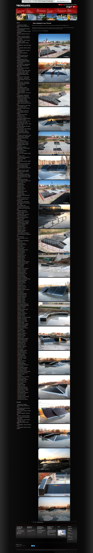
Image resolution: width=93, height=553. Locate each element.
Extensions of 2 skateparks (22, 277)
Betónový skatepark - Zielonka (23, 71)
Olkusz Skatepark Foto (21, 140)
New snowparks (20, 383)
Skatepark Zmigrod (20, 193)
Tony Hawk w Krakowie (21, 150)
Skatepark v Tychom (21, 312)
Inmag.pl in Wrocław (21, 386)
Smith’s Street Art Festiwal (22, 399)
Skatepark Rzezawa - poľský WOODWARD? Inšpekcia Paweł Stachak (23, 74)
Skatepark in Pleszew (21, 288)
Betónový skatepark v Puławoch (23, 90)
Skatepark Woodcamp (21, 363)
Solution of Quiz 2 (20, 366)
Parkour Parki (19, 159)
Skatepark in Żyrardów (21, 335)
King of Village (20, 245)
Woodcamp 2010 (20, 236)
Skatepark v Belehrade (21, 306)
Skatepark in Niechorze (21, 360)
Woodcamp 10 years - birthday (23, 170)
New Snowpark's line (21, 355)
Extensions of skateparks (22, 293)
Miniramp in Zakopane (21, 225)
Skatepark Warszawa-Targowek (23, 261)
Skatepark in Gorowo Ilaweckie (23, 221)
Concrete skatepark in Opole (22, 165)
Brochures (46, 30)
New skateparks (20, 292)
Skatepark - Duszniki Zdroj (22, 313)
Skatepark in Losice (21, 155)
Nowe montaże (20, 172)
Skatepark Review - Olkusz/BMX (23, 136)
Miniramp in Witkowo (21, 345)
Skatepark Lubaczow (21, 260)
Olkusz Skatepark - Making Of (22, 131)
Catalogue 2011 (20, 183)
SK (75, 6)
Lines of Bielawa (20, 219)
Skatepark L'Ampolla (21, 188)
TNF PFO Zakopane (21, 251)
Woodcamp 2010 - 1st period (22, 222)
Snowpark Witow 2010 (21, 255)
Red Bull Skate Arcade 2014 (22, 141)
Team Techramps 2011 (21, 182)
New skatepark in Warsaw (22, 99)
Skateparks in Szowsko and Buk (23, 206)
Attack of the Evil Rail (21, 393)
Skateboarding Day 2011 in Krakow (24, 175)
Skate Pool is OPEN (21, 331)
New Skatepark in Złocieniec (22, 367)
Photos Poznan (20, 284)
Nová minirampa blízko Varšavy (23, 305)
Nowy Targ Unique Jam (21, 351)
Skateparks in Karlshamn (21, 230)
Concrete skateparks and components (41, 531)
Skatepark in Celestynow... (22, 269)
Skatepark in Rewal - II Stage (22, 389)
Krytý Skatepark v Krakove (22, 100)
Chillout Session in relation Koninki (23, 163)
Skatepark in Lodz (20, 290)
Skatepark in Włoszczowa (22, 352)
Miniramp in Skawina (21, 231)
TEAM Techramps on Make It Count (23, 180)
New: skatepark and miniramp (22, 304)
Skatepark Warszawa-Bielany (22, 338)
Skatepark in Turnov (21, 116)
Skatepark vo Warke (21, 298)
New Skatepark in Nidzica (22, 350)
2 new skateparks (20, 265)
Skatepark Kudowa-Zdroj (22, 191)
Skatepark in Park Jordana (22, 319)
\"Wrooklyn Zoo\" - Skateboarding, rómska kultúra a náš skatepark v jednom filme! (23, 65)
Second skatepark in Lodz (22, 273)
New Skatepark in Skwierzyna (22, 364)
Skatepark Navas (20, 189)
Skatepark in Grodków (21, 384)
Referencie (29, 531)
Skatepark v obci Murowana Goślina (24, 317)
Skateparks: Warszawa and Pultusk (23, 278)
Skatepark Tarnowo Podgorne (22, 268)
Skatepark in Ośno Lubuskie (22, 321)
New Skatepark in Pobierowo (22, 392)
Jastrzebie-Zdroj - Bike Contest (23, 201)
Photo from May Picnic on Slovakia (23, 371)
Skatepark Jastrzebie (21, 275)
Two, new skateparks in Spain (22, 223)
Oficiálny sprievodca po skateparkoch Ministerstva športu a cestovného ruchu (51, 532)
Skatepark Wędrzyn (21, 184)
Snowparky (40, 532)
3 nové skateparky (20, 310)
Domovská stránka (67, 4)
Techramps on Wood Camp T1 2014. (24, 135)
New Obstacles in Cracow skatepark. (24, 128)
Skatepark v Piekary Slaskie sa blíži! (23, 70)
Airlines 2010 (19, 241)
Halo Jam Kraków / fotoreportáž (23, 83)
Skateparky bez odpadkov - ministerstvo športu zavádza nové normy (23, 26)
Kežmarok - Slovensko (21, 302)
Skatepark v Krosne (21, 301)
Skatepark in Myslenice (21, 282)
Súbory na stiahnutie (51, 534)
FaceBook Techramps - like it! (60, 4)
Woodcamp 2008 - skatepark (22, 323)
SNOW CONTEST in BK (21, 380)
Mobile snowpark (20, 248)
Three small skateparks (21, 276)
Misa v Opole (19, 86)
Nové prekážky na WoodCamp (23, 232)
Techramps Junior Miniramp (22, 114)
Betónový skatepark (21, 91)
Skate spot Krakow (20, 264)
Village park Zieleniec (21, 342)
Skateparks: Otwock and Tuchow (23, 289)
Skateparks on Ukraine (21, 285)
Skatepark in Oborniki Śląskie (22, 325)
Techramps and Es (20, 362)
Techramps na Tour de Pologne (23, 396)
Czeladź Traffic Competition (22, 387)
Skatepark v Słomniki (21, 84)
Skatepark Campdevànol (21, 296)
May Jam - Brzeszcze (21, 243)
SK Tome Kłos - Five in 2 (21, 117)
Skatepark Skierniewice (21, 272)
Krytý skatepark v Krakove (22, 87)
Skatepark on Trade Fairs (22, 346)
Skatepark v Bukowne (21, 300)
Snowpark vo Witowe (21, 297)
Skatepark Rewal (20, 253)
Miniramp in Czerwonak (21, 378)
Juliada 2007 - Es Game (21, 358)
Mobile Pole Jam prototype (22, 179)
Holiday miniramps (20, 322)
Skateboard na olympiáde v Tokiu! (23, 97)
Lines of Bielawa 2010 (21, 205)
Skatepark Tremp (20, 267)
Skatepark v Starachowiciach (22, 309)
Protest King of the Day (21, 382)
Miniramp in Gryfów (21, 374)
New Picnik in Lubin (21, 347)
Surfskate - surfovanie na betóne (23, 36)
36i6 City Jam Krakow (21, 391)
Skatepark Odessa (20, 259)
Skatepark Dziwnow (21, 256)
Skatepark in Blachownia (21, 210)
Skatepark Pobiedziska (21, 271)
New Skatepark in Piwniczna (22, 379)
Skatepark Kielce (20, 186)
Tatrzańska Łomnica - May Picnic (23, 376)
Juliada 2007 (19, 359)
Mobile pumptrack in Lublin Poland (23, 105)
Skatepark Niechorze (21, 334)
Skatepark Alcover (20, 187)
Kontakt (75, 4)
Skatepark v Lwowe (21, 308)
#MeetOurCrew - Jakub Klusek (23, 78)
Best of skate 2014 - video (22, 122)
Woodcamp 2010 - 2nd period (23, 214)
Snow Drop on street (21, 395)
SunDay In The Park (21, 247)
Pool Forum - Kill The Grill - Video (23, 121)
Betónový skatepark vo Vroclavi (23, 88)
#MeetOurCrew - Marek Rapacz (23, 82)
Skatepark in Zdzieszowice (22, 341)
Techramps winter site (21, 397)
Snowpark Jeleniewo (21, 257)
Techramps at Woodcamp (22, 368)
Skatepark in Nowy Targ (21, 286)
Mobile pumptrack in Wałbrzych (23, 101)
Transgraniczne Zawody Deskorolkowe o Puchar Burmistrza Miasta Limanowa (23, 148)
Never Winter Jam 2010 (21, 244)
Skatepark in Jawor (20, 226)
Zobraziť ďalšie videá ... (63, 536)
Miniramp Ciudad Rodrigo (22, 280)
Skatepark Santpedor (21, 281)
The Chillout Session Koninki (22, 166)
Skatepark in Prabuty (21, 330)
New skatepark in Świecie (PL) (23, 110)
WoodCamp (19, 375)
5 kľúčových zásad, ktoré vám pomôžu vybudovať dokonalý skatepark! (22, 56)
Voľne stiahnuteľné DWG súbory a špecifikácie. (20, 532)
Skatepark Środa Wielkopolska (23, 240)
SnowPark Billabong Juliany (22, 339)
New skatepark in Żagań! (22, 106)
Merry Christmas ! (20, 152)
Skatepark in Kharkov (21, 354)
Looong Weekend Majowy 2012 (23, 157)
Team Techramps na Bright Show (23, 174)
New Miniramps (20, 349)
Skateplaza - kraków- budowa (22, 171)
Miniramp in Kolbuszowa (21, 333)
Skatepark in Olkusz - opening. (22, 143)
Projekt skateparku (20, 530)
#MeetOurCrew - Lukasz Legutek (23, 40)
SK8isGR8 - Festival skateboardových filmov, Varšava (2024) (23, 43)
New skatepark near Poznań (22, 388)
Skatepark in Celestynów (22, 318)
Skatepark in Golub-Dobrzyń (22, 327)
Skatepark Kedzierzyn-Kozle (22, 263)
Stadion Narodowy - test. (22, 130)
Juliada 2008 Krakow (21, 314)
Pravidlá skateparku (31, 530)
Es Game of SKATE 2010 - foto (23, 197)
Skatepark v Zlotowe (21, 315)
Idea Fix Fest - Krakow (21, 227)
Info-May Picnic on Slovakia (22, 372)
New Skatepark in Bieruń (22, 370)
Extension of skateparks (21, 326)
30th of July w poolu (21, 252)
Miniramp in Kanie (20, 337)
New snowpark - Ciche (21, 343)
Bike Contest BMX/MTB (21, 215)
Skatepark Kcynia (20, 192)
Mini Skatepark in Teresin (21, 356)
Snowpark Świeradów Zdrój (22, 249)
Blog (72, 4)
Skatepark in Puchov (21, 228)
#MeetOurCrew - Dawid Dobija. (23, 77)
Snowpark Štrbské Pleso (21, 294)
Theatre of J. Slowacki (21, 158)
